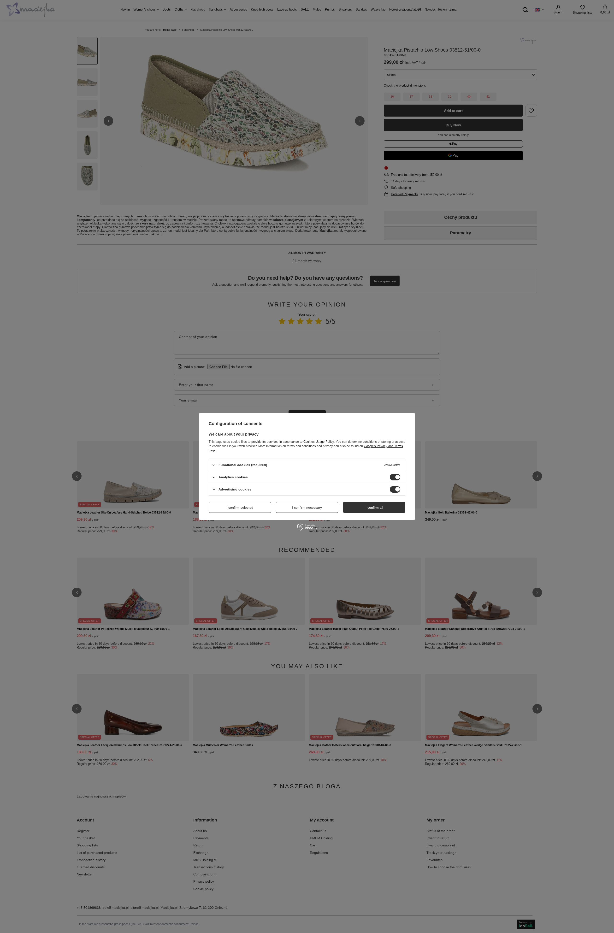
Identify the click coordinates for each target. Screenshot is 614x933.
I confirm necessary (307, 507)
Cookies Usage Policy (318, 441)
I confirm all (374, 507)
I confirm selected (239, 507)
